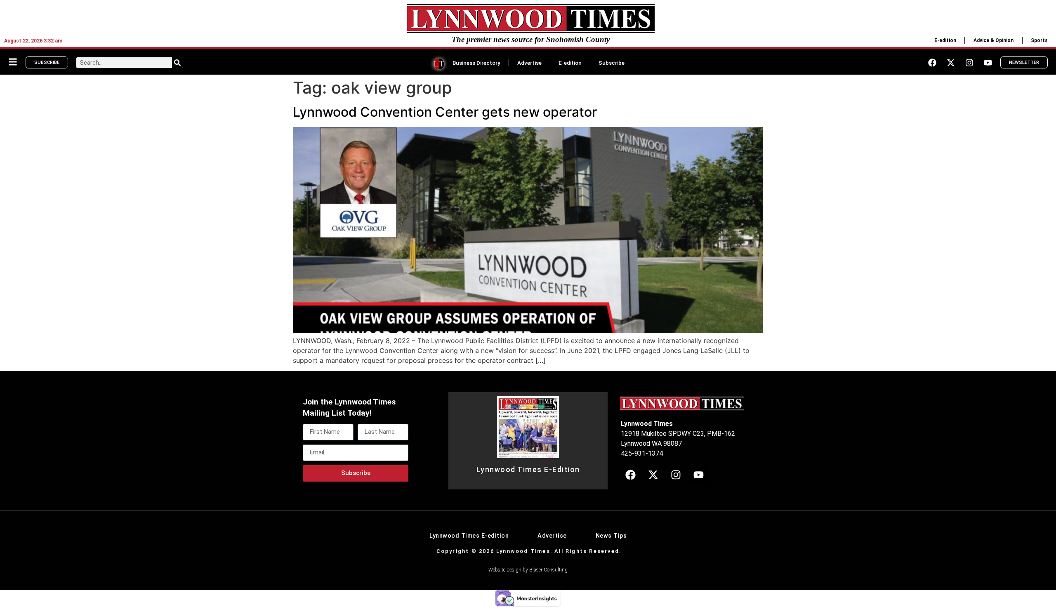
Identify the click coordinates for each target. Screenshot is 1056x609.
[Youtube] (988, 62)
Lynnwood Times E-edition (469, 535)
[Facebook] (932, 62)
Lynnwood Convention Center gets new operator (445, 112)
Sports (1039, 40)
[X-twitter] (951, 62)
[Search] (177, 62)
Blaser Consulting (548, 570)
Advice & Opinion (994, 40)
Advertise (529, 62)
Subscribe (612, 62)
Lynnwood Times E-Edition (528, 470)
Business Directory (476, 62)
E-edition (945, 40)
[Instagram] (969, 62)
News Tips (611, 535)
